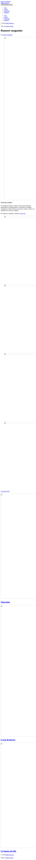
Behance (6, 12)
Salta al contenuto (5, 1)
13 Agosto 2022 (5, 491)
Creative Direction (7, 35)
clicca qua (22, 213)
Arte (5, 8)
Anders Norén (9, 26)
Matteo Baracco (5, 3)
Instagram (7, 11)
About (6, 9)
